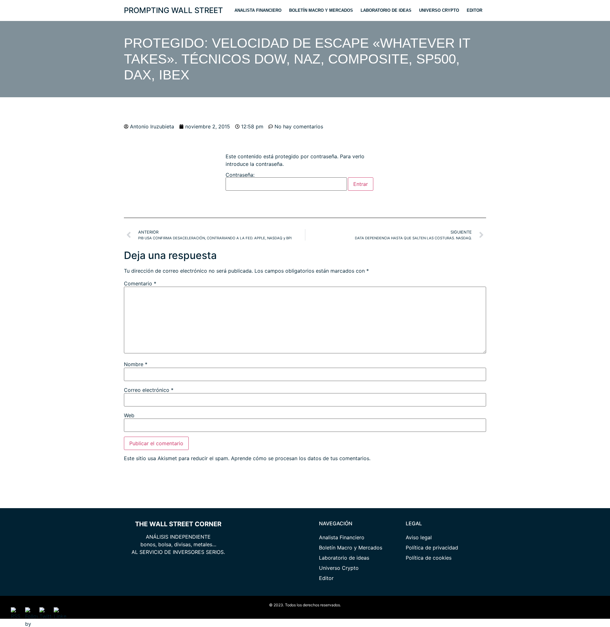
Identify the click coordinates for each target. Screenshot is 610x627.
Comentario (140, 283)
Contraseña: (240, 175)
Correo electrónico (148, 389)
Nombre (135, 364)
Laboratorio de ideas (386, 10)
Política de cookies (428, 558)
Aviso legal (419, 537)
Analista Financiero (257, 10)
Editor (474, 10)
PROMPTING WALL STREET (173, 10)
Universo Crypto (439, 10)
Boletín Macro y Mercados (321, 10)
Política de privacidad (432, 547)
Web (129, 415)
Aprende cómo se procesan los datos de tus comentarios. (300, 458)
